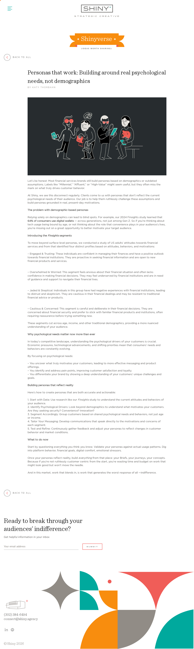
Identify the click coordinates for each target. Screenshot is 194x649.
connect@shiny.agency (21, 619)
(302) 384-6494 (15, 615)
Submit (92, 546)
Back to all (22, 57)
